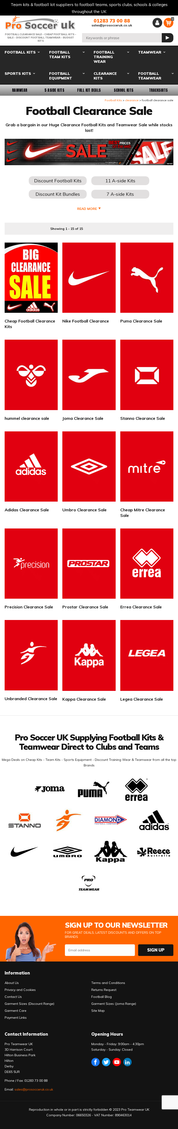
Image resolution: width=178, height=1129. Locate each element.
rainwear (19, 90)
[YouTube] (117, 1062)
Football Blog (101, 997)
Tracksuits (158, 90)
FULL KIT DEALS (89, 90)
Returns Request (103, 990)
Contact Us (13, 997)
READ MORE (87, 209)
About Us (12, 983)
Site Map (98, 1011)
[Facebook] (95, 1062)
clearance (132, 100)
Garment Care (15, 1011)
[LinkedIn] (127, 1062)
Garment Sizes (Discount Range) (29, 1004)
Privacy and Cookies (20, 990)
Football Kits (113, 100)
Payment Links (16, 1017)
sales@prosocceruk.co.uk (112, 25)
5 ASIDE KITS (54, 90)
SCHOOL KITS (123, 90)
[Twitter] (106, 1062)
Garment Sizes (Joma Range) (113, 1004)
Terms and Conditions (108, 983)
